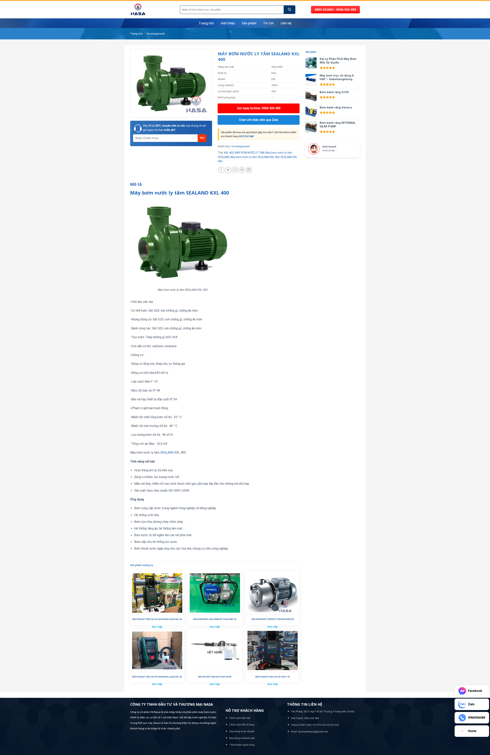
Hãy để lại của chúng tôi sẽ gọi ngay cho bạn (174, 127)
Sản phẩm (249, 23)
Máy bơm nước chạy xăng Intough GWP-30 (214, 619)
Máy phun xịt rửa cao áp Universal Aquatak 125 (157, 677)
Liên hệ (286, 23)
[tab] (136, 184)
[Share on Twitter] (228, 170)
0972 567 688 (246, 136)
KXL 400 (229, 152)
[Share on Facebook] (221, 170)
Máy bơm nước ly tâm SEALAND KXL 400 (254, 157)
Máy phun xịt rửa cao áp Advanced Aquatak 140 (157, 619)
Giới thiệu (228, 23)
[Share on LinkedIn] (249, 170)
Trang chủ (206, 23)
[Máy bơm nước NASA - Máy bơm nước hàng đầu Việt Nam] (152, 9)
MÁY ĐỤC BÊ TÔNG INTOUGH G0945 (214, 677)
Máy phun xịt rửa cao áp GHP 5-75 (272, 677)
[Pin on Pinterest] (242, 170)
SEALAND (167, 452)
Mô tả (136, 184)
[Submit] (289, 9)
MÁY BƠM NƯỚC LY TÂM (249, 152)
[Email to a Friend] (235, 170)
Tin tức (268, 23)
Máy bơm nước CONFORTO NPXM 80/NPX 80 (273, 619)
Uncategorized (155, 33)
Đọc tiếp (157, 626)
